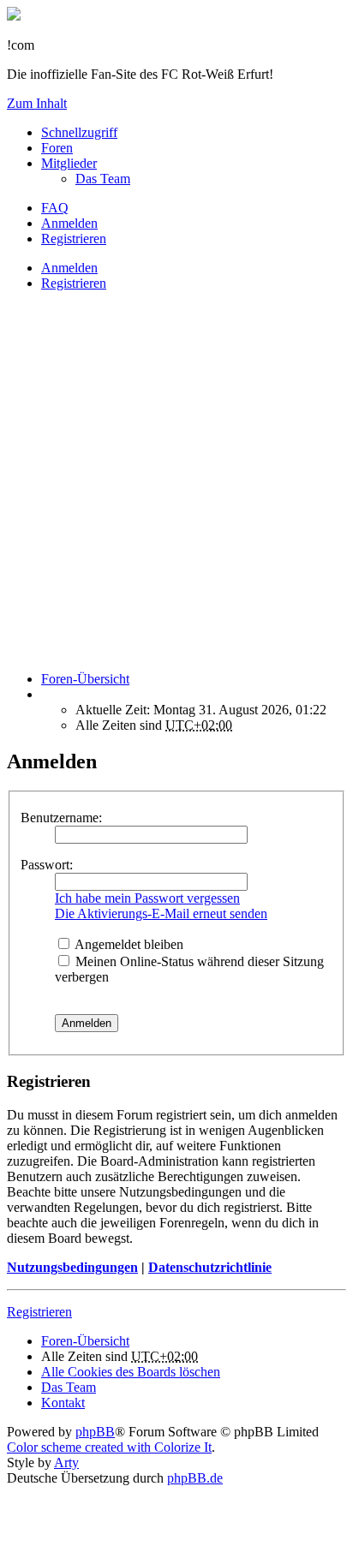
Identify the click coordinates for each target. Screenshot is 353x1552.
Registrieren (73, 283)
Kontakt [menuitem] (63, 1402)
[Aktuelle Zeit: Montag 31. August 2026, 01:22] (46, 694)
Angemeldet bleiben (127, 944)
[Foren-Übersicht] (14, 16)
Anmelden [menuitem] (69, 223)
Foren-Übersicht (85, 1341)
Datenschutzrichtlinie (210, 1267)
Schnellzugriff (79, 132)
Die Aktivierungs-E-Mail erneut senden (161, 913)
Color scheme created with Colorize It (109, 1447)
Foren (57, 147)
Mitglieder (69, 163)
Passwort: (47, 864)
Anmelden (69, 267)
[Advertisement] (176, 481)
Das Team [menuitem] (102, 178)
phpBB (95, 1431)
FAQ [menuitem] (55, 207)
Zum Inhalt (37, 103)
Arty (66, 1462)
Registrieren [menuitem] (73, 238)
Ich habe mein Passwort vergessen (147, 898)
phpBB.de (195, 1478)
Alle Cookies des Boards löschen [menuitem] (130, 1371)
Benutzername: (61, 817)
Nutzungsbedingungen (72, 1267)
